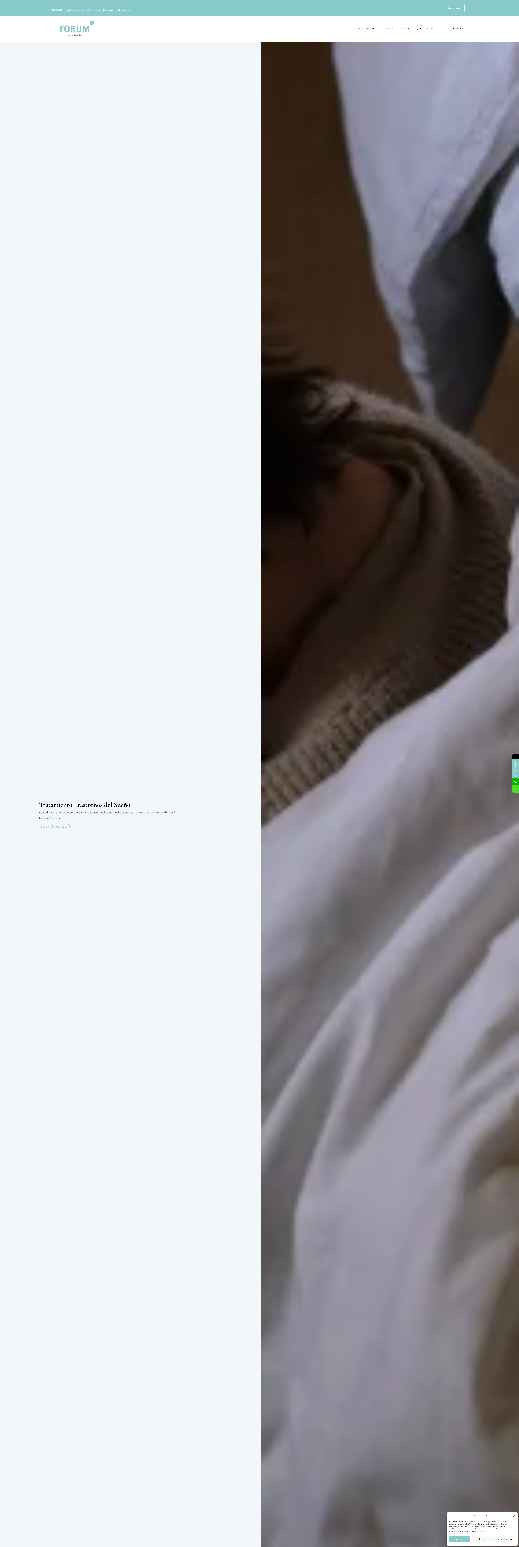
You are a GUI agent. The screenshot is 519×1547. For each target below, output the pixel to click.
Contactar (459, 28)
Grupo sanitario (366, 28)
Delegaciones (432, 28)
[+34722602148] (515, 789)
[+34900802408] (515, 781)
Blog (448, 28)
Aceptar (459, 1539)
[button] (513, 1516)
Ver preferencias (504, 1539)
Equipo (418, 28)
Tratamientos (386, 28)
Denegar (482, 1539)
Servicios (404, 28)
